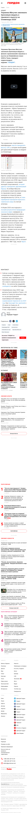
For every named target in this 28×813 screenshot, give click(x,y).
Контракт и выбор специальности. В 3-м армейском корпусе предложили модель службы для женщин (12, 556)
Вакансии (3, 739)
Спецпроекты (17, 691)
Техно (2, 678)
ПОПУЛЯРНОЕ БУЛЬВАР (9, 611)
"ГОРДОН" (11, 62)
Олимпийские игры (6, 329)
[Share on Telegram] (17, 321)
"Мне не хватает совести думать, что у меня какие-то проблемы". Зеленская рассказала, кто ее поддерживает (15, 633)
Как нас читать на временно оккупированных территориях (5, 752)
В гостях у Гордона (19, 668)
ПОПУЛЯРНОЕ (5, 484)
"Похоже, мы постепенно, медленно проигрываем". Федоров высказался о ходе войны (14, 563)
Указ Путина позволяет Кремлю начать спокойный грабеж (13, 413)
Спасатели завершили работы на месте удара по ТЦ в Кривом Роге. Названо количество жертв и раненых (12, 570)
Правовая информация (7, 746)
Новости (3, 660)
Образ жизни (4, 681)
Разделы (16, 660)
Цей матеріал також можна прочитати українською (13, 25)
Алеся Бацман (20, 717)
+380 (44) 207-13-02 (9, 761)
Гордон (3, 7)
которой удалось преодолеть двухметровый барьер (13, 187)
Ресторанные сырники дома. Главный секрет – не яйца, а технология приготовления (15, 650)
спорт (9, 324)
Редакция (3, 741)
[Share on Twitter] (13, 321)
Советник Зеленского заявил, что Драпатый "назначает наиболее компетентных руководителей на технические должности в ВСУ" (13, 498)
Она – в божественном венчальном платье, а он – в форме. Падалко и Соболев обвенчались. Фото (14, 617)
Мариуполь (4, 713)
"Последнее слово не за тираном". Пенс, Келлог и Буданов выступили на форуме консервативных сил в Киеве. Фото (15, 516)
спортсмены (15, 324)
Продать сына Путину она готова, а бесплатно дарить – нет (13, 407)
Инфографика (4, 686)
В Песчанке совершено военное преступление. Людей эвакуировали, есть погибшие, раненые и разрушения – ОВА (13, 549)
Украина (4, 324)
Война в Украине (5, 663)
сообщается (6, 286)
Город (2, 695)
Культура (3, 676)
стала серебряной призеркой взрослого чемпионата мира (13, 200)
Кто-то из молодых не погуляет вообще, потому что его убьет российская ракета (13, 400)
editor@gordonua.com (10, 763)
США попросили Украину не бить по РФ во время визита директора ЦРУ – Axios (13, 603)
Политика (3, 666)
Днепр (2, 711)
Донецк (3, 706)
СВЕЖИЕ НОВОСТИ (7, 538)
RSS (17, 725)
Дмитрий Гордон (20, 698)
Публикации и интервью (20, 666)
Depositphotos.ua (5, 784)
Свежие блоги (6, 396)
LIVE (15, 676)
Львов (2, 701)
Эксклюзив (17, 678)
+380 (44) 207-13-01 (9, 758)
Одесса (3, 703)
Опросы (16, 686)
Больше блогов (14, 433)
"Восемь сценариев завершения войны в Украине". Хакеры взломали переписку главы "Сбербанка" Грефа (13, 577)
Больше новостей (13, 608)
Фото (15, 681)
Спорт (7, 7)
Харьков (3, 708)
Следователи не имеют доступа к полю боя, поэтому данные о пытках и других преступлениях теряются (14, 427)
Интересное (4, 688)
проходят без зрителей (17, 303)
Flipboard (18, 722)
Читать (23, 337)
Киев (2, 698)
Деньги (3, 668)
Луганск (3, 716)
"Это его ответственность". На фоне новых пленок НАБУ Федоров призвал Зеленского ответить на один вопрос (15, 490)
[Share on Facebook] (10, 321)
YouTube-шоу (17, 688)
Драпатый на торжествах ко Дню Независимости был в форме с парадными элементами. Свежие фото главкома (15, 642)
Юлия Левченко (5, 332)
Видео (15, 683)
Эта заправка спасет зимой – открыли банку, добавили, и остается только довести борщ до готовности (9, 385)
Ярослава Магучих (17, 329)
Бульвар (4, 370)
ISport (23, 241)
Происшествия (5, 683)
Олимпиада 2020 (6, 327)
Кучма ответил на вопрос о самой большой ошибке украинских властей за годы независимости (15, 524)
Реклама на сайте (5, 744)
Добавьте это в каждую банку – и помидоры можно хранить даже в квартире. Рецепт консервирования (14, 625)
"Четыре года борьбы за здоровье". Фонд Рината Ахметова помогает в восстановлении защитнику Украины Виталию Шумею (14, 598)
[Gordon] (13, 3)
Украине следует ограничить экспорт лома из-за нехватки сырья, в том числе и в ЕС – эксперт (13, 584)
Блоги (15, 671)
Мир (2, 671)
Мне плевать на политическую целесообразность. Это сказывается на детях (13, 420)
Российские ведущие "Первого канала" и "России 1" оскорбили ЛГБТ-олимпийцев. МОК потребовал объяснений (8, 363)
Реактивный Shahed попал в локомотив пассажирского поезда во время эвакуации (15, 507)
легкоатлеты (14, 327)
